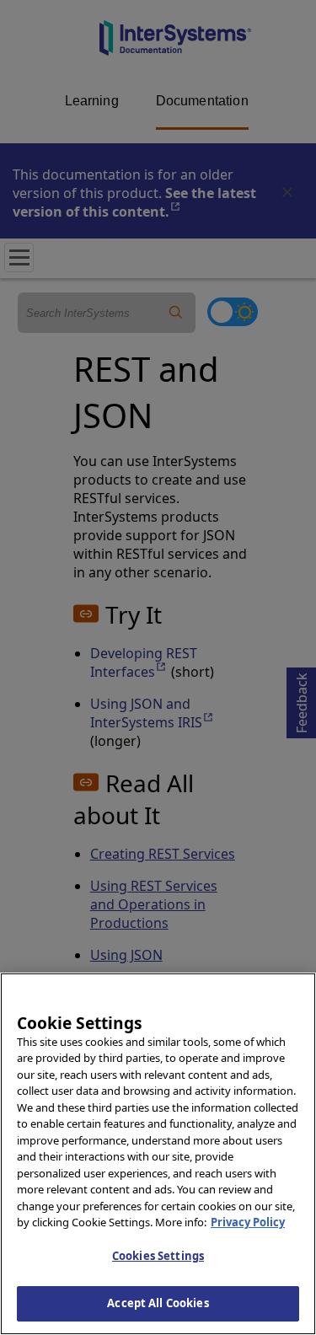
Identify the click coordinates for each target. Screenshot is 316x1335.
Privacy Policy (248, 1222)
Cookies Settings (158, 1255)
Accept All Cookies (157, 1303)
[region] (158, 1154)
